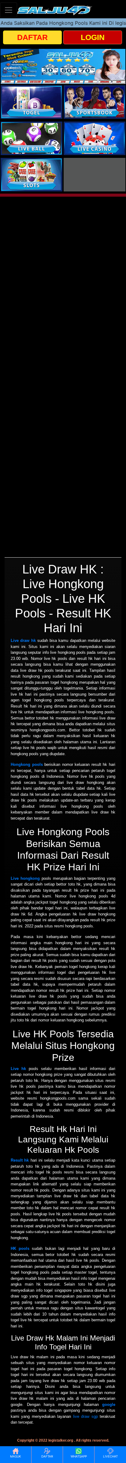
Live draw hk (23, 640)
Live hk (18, 1068)
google (108, 1404)
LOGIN (93, 37)
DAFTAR (32, 37)
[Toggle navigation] (8, 9)
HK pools (20, 1248)
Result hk (20, 1160)
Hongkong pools (27, 764)
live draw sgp (85, 1416)
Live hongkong (25, 878)
